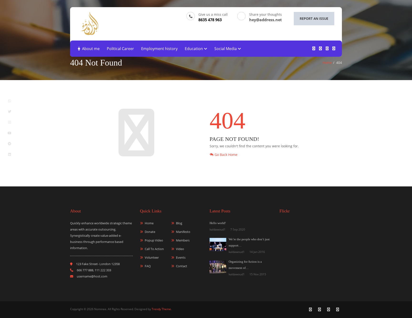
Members (183, 240)
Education (194, 48)
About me (91, 48)
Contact (181, 266)
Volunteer (152, 257)
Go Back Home (226, 154)
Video (180, 249)
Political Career (120, 48)
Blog (179, 223)
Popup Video (154, 240)
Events (180, 257)
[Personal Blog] (90, 23)
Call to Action (154, 249)
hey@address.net (265, 19)
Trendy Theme (161, 309)
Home (327, 62)
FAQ (148, 266)
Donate (150, 232)
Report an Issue (314, 18)
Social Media (226, 48)
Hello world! (218, 223)
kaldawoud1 (218, 229)
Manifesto (183, 232)
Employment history (159, 48)
